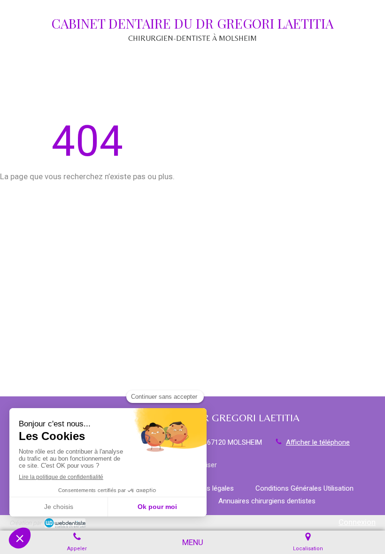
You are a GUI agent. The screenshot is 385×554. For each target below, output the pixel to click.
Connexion (357, 522)
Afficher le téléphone (318, 442)
